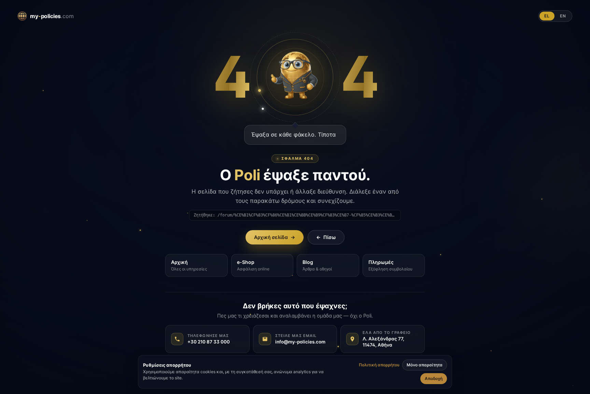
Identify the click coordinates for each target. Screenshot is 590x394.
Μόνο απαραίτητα (424, 364)
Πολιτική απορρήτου (379, 365)
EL (547, 15)
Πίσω (326, 237)
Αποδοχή (433, 378)
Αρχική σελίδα (274, 237)
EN (563, 15)
